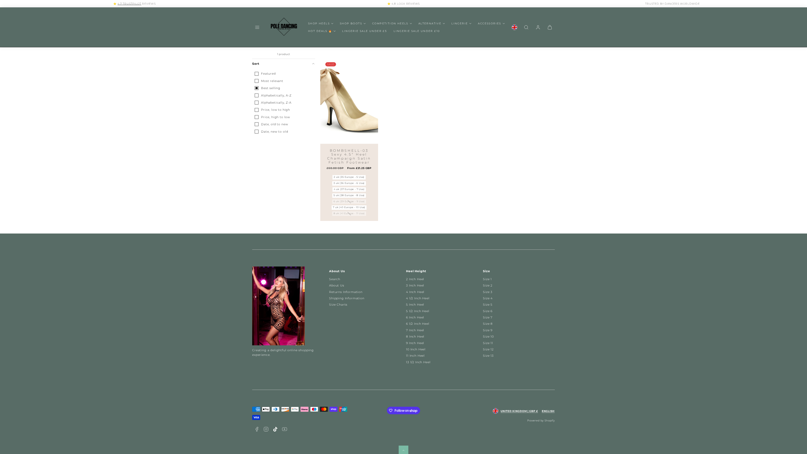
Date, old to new (274, 124)
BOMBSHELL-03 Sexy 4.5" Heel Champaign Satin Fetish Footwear (349, 156)
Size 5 (487, 304)
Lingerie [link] (459, 23)
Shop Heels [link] (319, 23)
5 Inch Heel (415, 304)
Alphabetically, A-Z (276, 95)
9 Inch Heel (415, 343)
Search (334, 279)
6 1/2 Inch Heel (417, 324)
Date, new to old (274, 131)
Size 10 (488, 336)
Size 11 (488, 343)
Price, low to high (275, 110)
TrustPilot (132, 3)
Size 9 (487, 330)
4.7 (120, 3)
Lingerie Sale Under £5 (364, 31)
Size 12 (488, 349)
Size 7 (487, 317)
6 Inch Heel (415, 317)
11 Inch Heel (415, 356)
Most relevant (272, 81)
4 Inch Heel (415, 292)
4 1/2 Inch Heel (418, 298)
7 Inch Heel (415, 330)
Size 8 (488, 324)
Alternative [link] (429, 23)
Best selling (270, 88)
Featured (268, 73)
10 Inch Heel (416, 349)
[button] (257, 27)
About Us (336, 285)
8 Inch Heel (415, 336)
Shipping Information (346, 298)
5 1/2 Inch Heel (417, 311)
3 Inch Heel (415, 285)
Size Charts (338, 304)
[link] (514, 27)
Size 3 (487, 292)
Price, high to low (275, 117)
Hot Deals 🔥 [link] (320, 31)
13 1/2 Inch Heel (418, 362)
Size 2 (487, 285)
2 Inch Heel (415, 279)
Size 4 (488, 298)
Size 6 (487, 311)
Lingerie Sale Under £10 (417, 31)
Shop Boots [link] (351, 23)
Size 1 (487, 279)
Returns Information (346, 292)
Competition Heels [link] (390, 23)
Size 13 (488, 356)
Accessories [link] (489, 23)
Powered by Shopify (541, 420)
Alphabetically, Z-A (276, 102)
